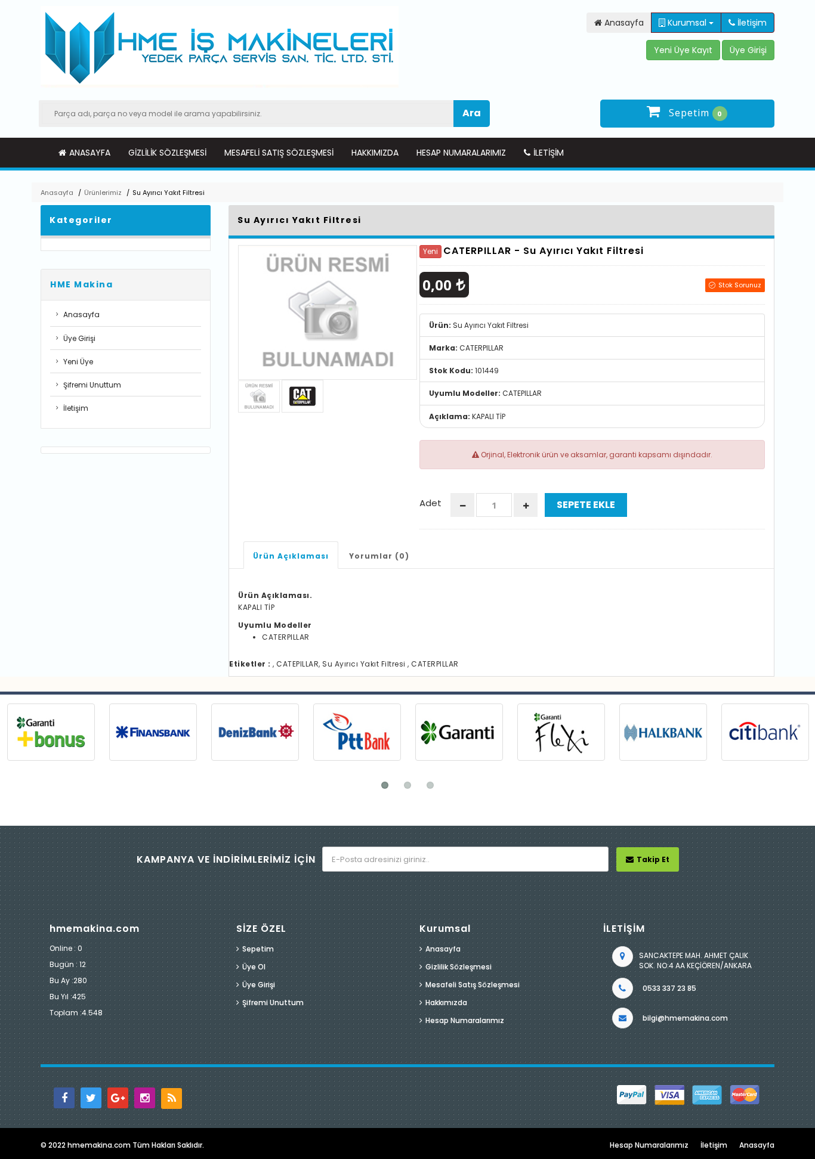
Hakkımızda (375, 153)
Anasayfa (89, 153)
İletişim (548, 153)
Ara (471, 113)
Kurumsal (687, 23)
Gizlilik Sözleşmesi (167, 153)
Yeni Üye (78, 362)
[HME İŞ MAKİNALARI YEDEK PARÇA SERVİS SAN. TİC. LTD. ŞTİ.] (220, 47)
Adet (430, 503)
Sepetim (258, 949)
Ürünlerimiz (103, 192)
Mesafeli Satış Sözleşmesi (279, 153)
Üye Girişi (79, 338)
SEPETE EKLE (586, 505)
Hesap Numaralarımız (461, 153)
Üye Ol (254, 967)
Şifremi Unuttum (92, 385)
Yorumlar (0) (379, 556)
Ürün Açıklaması (291, 556)
